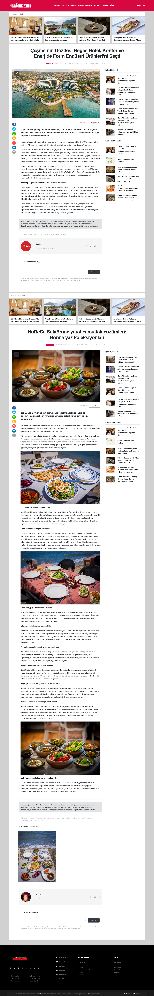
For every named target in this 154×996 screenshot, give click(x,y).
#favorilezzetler (39, 820)
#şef (83, 818)
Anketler (116, 965)
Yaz (88, 439)
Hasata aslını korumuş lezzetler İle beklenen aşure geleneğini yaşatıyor (127, 188)
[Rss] (31, 968)
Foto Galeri (63, 958)
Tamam (136, 994)
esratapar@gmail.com (44, 899)
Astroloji (116, 972)
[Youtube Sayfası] (23, 968)
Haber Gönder (34, 981)
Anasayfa (14, 14)
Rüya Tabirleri (118, 970)
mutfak (81, 515)
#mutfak (39, 818)
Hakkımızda (14, 976)
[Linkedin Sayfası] (27, 968)
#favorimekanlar (26, 820)
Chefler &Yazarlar (85, 5)
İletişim (61, 978)
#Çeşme (24, 234)
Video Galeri (63, 962)
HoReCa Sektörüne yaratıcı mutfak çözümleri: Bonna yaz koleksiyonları (128, 169)
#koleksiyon (76, 818)
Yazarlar (62, 966)
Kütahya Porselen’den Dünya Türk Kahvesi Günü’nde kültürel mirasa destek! (128, 111)
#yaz (62, 818)
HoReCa (31, 431)
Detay (127, 994)
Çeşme (88, 156)
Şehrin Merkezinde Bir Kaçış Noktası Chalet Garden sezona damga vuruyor (127, 197)
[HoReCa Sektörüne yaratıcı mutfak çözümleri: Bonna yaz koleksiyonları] (56, 376)
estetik (83, 442)
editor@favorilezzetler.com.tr (46, 248)
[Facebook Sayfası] (11, 968)
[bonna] (37, 856)
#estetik (89, 818)
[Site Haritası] (35, 968)
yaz (67, 425)
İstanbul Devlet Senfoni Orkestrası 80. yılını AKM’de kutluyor (127, 132)
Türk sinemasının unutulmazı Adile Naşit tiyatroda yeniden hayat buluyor (128, 101)
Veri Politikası (15, 981)
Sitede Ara (117, 962)
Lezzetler (56, 5)
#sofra (68, 818)
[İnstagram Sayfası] (19, 968)
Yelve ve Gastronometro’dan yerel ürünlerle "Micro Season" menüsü (128, 179)
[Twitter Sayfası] (15, 968)
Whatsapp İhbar (34, 978)
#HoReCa (24, 818)
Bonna (30, 428)
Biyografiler (117, 967)
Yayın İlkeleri (14, 978)
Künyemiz (63, 974)
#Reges (37, 234)
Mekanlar (66, 5)
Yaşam (105, 5)
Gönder (93, 272)
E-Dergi (97, 5)
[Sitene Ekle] (39, 968)
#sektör (31, 818)
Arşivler (62, 970)
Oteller (74, 5)
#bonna (46, 818)
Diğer (111, 5)
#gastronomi (54, 818)
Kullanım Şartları (35, 976)
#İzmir (30, 234)
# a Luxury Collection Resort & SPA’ (53, 234)
